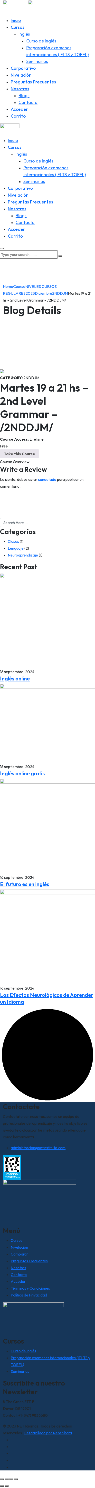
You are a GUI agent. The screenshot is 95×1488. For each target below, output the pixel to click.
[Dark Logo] (15, 8)
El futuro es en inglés (24, 884)
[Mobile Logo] (9, 129)
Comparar (19, 1254)
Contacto (28, 102)
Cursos (17, 27)
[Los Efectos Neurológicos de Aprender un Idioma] (47, 936)
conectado (47, 479)
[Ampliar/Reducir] (2, 1479)
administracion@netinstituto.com (38, 1147)
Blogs (24, 95)
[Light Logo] (40, 8)
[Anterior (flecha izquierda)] (2, 1486)
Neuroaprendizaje (23, 555)
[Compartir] (11, 1479)
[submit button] (60, 256)
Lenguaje (16, 548)
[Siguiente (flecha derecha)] (7, 1486)
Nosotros (20, 88)
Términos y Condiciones (30, 1288)
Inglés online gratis (22, 773)
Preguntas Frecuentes (33, 82)
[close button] (2, 248)
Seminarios (37, 61)
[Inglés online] (47, 620)
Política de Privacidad (29, 1295)
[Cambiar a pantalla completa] (7, 1479)
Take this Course (19, 453)
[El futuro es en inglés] (47, 825)
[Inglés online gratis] (47, 722)
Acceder (19, 109)
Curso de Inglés (41, 41)
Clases (13, 541)
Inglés (24, 34)
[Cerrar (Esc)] (16, 1479)
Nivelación (21, 75)
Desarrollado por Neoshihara (48, 1432)
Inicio (16, 20)
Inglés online (15, 678)
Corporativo (23, 68)
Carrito (18, 116)
